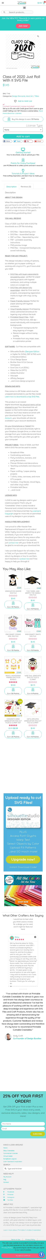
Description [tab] (11, 186)
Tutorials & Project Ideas (23, 173)
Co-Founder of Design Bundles (27, 1038)
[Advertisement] (23, 765)
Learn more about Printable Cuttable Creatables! (22, 1230)
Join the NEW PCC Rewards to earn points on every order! (23, 19)
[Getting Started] (23, 149)
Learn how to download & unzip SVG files (22, 396)
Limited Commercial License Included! (18, 106)
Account (8, 418)
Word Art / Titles (32, 96)
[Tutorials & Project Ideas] (23, 170)
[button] (2, 2)
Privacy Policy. (7, 1247)
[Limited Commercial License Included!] (3, 104)
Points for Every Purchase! (23, 163)
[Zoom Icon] (38, 36)
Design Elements (18, 96)
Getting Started (23, 152)
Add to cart (23, 136)
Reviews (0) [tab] (26, 186)
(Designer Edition (32, 351)
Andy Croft (18, 1036)
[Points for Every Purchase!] (23, 160)
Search (4, 12)
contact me (13, 543)
